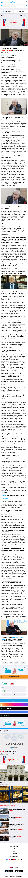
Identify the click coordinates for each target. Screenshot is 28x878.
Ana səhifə (20, 15)
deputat (16, 662)
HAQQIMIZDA (14, 853)
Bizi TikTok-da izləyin (7, 708)
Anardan (4, 495)
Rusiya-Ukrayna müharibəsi (9, 6)
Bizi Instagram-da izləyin (8, 704)
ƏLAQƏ (14, 848)
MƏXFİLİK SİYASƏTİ (14, 856)
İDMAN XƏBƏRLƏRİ (14, 676)
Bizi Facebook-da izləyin (8, 712)
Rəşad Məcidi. (5, 498)
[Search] (26, 1)
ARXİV (14, 851)
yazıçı (11, 662)
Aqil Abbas (5, 662)
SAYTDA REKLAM (14, 846)
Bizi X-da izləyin (6, 715)
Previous (1, 6)
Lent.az (3, 56)
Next (26, 6)
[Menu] (2, 2)
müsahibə (23, 662)
